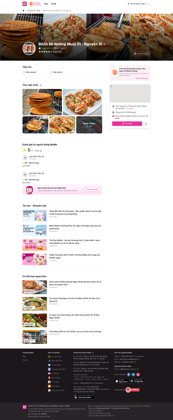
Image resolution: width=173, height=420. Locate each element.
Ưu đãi (53, 4)
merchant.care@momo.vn (129, 359)
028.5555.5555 (93, 389)
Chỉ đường (130, 108)
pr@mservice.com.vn (128, 369)
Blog (46, 4)
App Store (121, 381)
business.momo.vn (129, 362)
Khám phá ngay (142, 78)
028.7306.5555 (92, 387)
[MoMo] (23, 11)
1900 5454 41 (85, 383)
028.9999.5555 (79, 389)
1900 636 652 (132, 356)
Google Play (137, 381)
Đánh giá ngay (92, 189)
